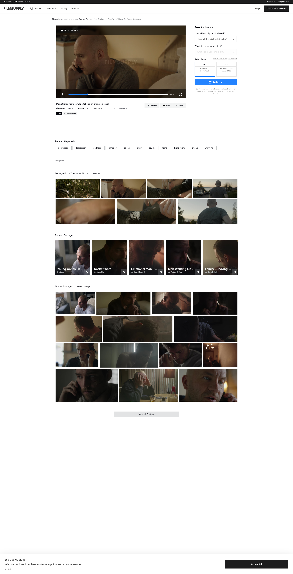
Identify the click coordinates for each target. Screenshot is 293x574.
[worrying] (209, 148)
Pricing (63, 8)
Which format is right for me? (225, 59)
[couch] (152, 148)
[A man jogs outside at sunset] (215, 188)
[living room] (179, 148)
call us (230, 89)
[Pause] (61, 94)
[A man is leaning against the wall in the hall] (220, 355)
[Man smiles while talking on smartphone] (208, 385)
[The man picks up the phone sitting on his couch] (123, 188)
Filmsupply (18, 2)
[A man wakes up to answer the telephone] (205, 329)
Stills (27, 2)
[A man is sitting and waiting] (79, 329)
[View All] (96, 173)
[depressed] (63, 148)
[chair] (139, 148)
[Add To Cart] (96, 194)
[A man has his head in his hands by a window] (129, 355)
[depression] (80, 148)
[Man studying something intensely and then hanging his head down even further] (138, 329)
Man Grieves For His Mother (83, 19)
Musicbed (7, 2)
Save (89, 194)
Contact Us (271, 2)
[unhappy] (112, 148)
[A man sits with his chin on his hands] (123, 303)
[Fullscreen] (180, 94)
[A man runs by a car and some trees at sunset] (207, 211)
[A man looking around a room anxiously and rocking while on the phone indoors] (87, 385)
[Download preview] (76, 311)
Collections (51, 8)
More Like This (71, 30)
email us (200, 91)
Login (257, 8)
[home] (15, 8)
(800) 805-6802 (283, 2)
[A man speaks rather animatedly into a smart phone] (215, 303)
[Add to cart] (91, 311)
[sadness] (97, 148)
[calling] (127, 148)
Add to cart (218, 82)
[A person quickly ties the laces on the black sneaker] (169, 188)
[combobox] (216, 52)
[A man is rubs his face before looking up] (180, 355)
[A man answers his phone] (77, 355)
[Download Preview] (81, 194)
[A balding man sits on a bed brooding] (171, 303)
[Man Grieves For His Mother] (78, 188)
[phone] (195, 148)
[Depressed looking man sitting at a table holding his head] (148, 385)
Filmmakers (57, 19)
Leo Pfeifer (68, 19)
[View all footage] (83, 286)
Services (75, 8)
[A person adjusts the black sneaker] (146, 211)
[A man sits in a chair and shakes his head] (75, 303)
